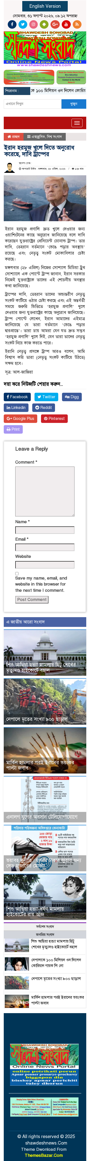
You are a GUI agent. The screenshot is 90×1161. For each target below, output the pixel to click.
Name (22, 521)
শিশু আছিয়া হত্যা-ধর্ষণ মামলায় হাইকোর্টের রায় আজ (35, 912)
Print (15, 429)
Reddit (45, 407)
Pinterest (56, 418)
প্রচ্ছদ (15, 136)
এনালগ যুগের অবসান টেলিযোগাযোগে (42, 817)
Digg (74, 396)
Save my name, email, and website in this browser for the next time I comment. (41, 584)
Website (23, 556)
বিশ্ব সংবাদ (54, 136)
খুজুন (73, 103)
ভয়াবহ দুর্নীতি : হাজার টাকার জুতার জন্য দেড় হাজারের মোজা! (43, 863)
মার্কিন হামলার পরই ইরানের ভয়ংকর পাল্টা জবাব (40, 765)
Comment (26, 462)
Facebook (18, 396)
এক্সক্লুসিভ (38, 136)
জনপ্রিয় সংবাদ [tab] (45, 935)
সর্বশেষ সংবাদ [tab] (45, 927)
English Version (45, 6)
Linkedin (18, 407)
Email (21, 539)
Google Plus (23, 418)
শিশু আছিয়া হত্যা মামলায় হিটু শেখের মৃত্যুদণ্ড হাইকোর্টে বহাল (41, 668)
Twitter (48, 396)
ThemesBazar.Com (44, 1155)
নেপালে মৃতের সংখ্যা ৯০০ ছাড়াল (37, 719)
